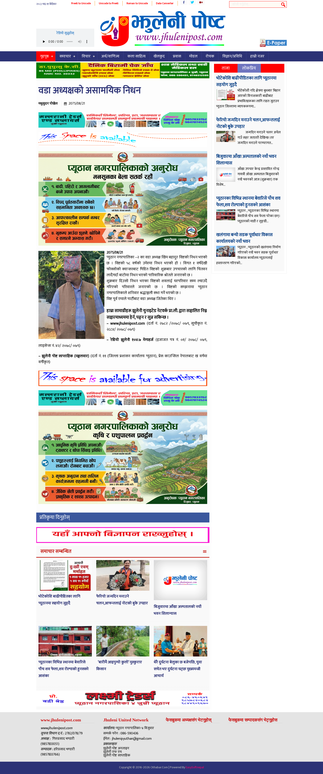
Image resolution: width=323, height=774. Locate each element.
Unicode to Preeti (108, 3)
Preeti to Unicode (81, 3)
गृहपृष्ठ (44, 56)
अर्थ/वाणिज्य (110, 56)
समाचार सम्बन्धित (55, 551)
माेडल (193, 56)
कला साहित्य (136, 56)
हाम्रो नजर (257, 56)
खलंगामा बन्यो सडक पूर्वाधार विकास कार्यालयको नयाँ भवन (244, 238)
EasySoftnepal (195, 767)
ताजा (226, 68)
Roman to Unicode (137, 3)
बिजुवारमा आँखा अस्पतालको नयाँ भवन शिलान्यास (246, 160)
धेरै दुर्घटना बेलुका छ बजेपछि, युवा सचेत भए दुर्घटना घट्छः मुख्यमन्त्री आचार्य (178, 669)
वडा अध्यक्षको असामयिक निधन (89, 90)
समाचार (65, 56)
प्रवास (177, 56)
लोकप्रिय (249, 68)
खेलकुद (159, 56)
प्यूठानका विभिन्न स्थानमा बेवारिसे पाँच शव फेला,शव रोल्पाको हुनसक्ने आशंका (63, 669)
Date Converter (165, 3)
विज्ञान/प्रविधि (232, 56)
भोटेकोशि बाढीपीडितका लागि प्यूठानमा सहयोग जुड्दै (59, 600)
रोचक (210, 56)
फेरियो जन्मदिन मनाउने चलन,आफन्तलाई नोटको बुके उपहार (122, 600)
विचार (86, 56)
